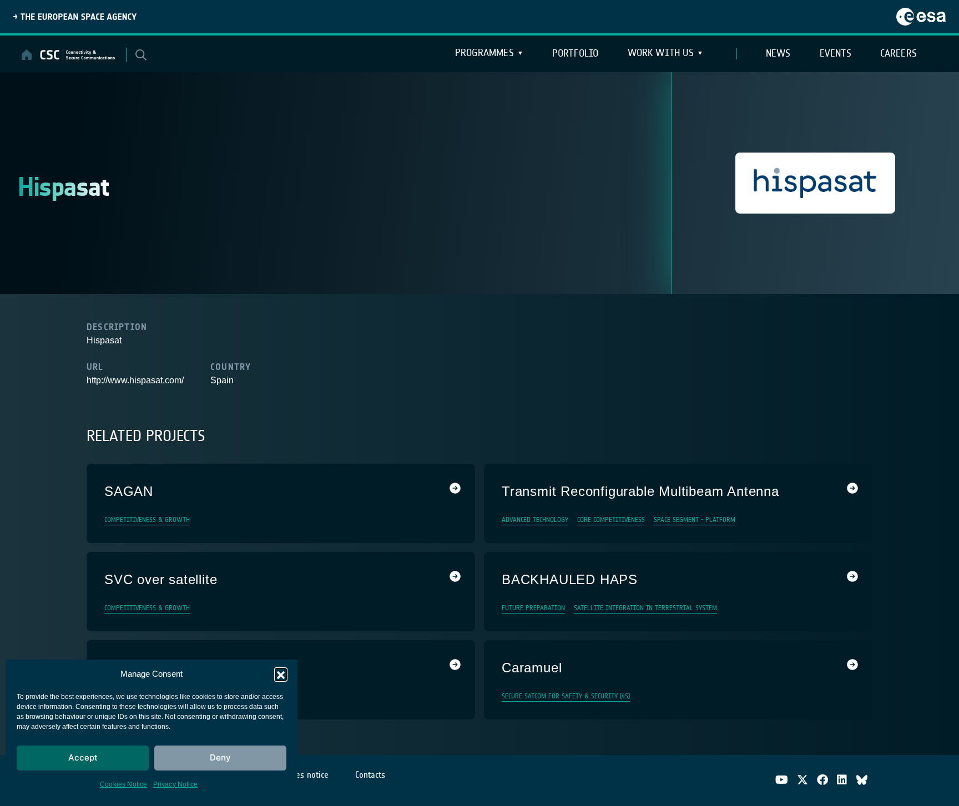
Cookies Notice (124, 784)
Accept (83, 757)
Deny (220, 757)
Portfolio (575, 53)
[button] (280, 674)
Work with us (661, 53)
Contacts (370, 774)
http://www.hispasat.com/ (135, 380)
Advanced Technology (535, 520)
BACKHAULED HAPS (570, 579)
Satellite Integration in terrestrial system (645, 608)
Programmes (484, 53)
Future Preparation (533, 608)
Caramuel (532, 667)
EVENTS (835, 53)
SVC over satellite (160, 579)
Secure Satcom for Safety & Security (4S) (566, 696)
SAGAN (128, 491)
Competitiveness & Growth (147, 520)
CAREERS (898, 53)
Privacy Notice (175, 784)
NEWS (778, 53)
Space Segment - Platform (694, 520)
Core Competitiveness (611, 520)
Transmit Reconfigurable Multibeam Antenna (640, 491)
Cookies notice (303, 774)
